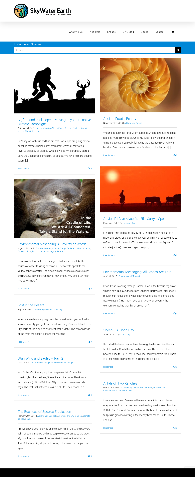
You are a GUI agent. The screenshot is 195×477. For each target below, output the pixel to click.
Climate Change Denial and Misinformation (71, 248)
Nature (139, 123)
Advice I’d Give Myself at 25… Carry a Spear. (135, 219)
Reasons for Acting (53, 309)
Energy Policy (50, 363)
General (60, 251)
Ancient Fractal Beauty (119, 119)
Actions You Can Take (47, 128)
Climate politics (24, 251)
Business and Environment (70, 416)
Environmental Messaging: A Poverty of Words (52, 244)
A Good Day (129, 123)
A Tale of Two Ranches (120, 383)
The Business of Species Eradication (44, 412)
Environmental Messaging (44, 251)
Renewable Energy (64, 363)
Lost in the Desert (31, 305)
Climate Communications (68, 128)
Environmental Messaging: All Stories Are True (137, 272)
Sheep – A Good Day (118, 330)
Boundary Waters (44, 248)
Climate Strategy (32, 131)
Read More (22, 168)
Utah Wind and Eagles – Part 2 (40, 358)
